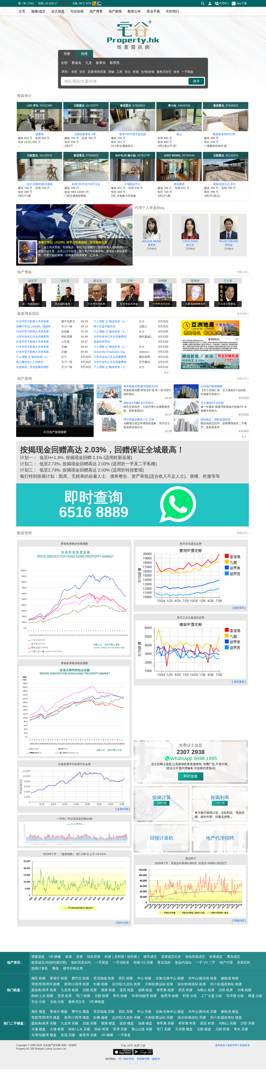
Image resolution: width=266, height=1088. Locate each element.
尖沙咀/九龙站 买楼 (126, 1017)
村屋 (136, 71)
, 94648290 (179, 105)
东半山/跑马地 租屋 (202, 978)
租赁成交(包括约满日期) (49, 962)
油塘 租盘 (145, 990)
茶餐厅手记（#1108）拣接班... (34, 326)
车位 (127, 71)
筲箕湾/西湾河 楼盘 (45, 1017)
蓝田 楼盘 (127, 1023)
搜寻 (196, 81)
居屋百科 (243, 962)
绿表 (176, 71)
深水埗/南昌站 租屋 (191, 984)
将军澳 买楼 (165, 1023)
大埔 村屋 (57, 1029)
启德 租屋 (90, 990)
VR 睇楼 (55, 957)
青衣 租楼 (120, 996)
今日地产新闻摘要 (211, 386)
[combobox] (125, 81)
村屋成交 (216, 957)
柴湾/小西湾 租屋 (76, 984)
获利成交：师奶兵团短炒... (217, 419)
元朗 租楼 (101, 996)
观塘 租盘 (108, 990)
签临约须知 (183, 962)
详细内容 (238, 920)
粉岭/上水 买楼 (79, 1029)
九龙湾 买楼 (69, 1023)
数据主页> (243, 533)
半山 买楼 (144, 1012)
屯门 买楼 (164, 1029)
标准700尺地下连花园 (132, 134)
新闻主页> (243, 378)
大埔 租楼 (244, 990)
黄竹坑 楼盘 (80, 1012)
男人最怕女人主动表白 (29, 361)
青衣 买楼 (241, 1029)
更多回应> (243, 313)
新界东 (101, 63)
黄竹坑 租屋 (80, 978)
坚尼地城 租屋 (103, 978)
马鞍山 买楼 (227, 1023)
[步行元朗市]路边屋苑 (39, 184)
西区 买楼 (126, 1012)
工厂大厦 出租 (211, 996)
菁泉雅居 (179, 184)
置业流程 (164, 962)
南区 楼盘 (38, 1012)
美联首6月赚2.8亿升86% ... (140, 402)
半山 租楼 (144, 978)
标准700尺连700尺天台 (86, 184)
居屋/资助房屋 (97, 71)
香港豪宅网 (143, 1058)
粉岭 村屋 (101, 1029)
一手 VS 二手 (205, 962)
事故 (55, 968)
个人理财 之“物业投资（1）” (33, 356)
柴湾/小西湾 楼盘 (76, 1017)
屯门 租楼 (83, 996)
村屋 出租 (190, 996)
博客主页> (243, 272)
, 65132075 (86, 105)
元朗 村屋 (222, 1029)
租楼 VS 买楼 (143, 962)
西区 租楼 (126, 978)
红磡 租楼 (100, 984)
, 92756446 (179, 155)
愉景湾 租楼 (169, 996)
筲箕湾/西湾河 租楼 (45, 984)
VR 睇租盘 (97, 1002)
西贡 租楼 (185, 990)
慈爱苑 (39, 134)
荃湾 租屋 (64, 996)
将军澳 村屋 (187, 1023)
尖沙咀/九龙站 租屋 (126, 984)
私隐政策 (245, 1045)
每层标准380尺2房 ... (226, 134)
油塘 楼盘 (145, 1023)
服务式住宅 (164, 71)
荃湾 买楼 (120, 1029)
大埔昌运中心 (132, 184)
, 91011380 (39, 105)
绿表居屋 (93, 957)
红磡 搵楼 (100, 1017)
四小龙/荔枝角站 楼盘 (226, 1017)
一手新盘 (187, 71)
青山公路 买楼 (141, 1029)
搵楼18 (156, 1058)
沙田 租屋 (226, 990)
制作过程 (122, 922)
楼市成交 (150, 957)
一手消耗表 (121, 962)
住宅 (82, 71)
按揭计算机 (39, 968)
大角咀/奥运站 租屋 (159, 984)
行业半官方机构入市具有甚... (33, 321)
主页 (22, 11)
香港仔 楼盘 (58, 1012)
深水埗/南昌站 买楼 (191, 1017)
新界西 (115, 63)
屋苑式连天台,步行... (225, 184)
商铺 (111, 71)
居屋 (79, 957)
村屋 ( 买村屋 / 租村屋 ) (122, 957)
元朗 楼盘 (204, 1029)
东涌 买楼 (68, 1035)
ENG (31, 3)
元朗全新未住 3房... (86, 134)
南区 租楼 (38, 978)
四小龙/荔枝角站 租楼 (226, 984)
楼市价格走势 (73, 968)
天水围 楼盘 (184, 1029)
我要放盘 (38, 957)
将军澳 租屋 (165, 990)
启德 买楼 (90, 1023)
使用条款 (220, 1045)
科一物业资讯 (126, 1058)
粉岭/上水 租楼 (42, 996)
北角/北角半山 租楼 (170, 978)
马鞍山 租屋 (205, 990)
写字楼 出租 (235, 996)
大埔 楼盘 (38, 1029)
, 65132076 (39, 155)
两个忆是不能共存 (104, 326)
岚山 (179, 134)
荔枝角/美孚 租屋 (43, 990)
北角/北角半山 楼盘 (170, 1012)
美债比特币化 (102, 341)
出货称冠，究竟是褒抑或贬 (32, 367)
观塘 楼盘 (108, 1023)
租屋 (68, 957)
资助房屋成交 (195, 957)
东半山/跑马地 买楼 (202, 1012)
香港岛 (76, 63)
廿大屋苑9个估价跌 (212, 402)
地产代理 (226, 962)
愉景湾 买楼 (88, 1035)
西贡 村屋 (207, 1023)
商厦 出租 (255, 996)
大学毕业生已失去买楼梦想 (32, 336)
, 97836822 (132, 105)
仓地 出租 (57, 1002)
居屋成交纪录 (171, 957)
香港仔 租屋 (58, 978)
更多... (167, 372)
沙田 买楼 (247, 1023)
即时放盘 (191, 776)
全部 (64, 63)
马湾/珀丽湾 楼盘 (43, 1035)
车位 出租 (38, 1002)
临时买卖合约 (81, 962)
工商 (119, 71)
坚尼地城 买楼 (103, 1012)
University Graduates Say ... (111, 351)
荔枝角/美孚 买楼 (43, 1023)
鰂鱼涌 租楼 (230, 978)
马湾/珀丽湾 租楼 (144, 996)
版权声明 (232, 1045)
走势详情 (122, 809)
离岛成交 (233, 957)
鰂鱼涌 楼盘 (230, 1012)
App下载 (242, 3)
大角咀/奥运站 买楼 (159, 1017)
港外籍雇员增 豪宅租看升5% (140, 386)
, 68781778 (132, 155)
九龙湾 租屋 (69, 990)
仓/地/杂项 (147, 71)
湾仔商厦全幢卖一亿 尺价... (140, 419)
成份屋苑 (238, 607)
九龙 (88, 63)
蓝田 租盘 (127, 990)
